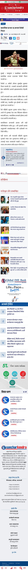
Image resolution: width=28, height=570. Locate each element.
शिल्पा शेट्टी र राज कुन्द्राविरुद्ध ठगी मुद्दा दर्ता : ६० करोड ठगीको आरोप (18, 269)
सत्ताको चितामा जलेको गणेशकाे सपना (18, 410)
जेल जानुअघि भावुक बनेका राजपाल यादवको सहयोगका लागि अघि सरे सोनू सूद (18, 199)
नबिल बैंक (18, 15)
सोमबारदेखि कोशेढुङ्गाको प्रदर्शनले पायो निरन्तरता (18, 249)
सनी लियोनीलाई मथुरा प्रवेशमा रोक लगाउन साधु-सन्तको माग (17, 228)
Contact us (11, 563)
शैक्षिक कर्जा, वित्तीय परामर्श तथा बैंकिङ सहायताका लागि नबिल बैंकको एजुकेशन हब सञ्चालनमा (16, 342)
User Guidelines (5, 565)
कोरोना (3, 15)
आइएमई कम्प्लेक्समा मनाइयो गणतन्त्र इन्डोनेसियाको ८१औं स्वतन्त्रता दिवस (16, 331)
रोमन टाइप (18, 5)
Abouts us (4, 563)
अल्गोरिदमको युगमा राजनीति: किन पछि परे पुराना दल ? (17, 421)
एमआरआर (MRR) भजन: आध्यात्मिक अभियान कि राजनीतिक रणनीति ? (16, 399)
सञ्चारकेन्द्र (5, 34)
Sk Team (18, 563)
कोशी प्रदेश (10, 15)
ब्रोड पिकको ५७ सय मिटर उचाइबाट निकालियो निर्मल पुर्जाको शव (15, 312)
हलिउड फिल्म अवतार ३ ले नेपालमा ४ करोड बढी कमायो (17, 218)
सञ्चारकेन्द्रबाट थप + (20, 163)
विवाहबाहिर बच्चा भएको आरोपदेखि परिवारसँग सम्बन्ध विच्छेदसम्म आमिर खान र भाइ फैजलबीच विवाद (17, 261)
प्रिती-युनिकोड (12, 5)
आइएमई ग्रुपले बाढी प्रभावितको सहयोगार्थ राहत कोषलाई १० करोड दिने (16, 355)
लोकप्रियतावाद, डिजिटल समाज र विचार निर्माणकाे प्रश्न (18, 432)
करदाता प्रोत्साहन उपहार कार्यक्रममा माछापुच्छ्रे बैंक (15, 321)
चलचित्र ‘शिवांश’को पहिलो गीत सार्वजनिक (18, 208)
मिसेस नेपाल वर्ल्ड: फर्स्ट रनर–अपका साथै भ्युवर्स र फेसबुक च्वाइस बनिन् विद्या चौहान (17, 239)
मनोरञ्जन (3, 24)
